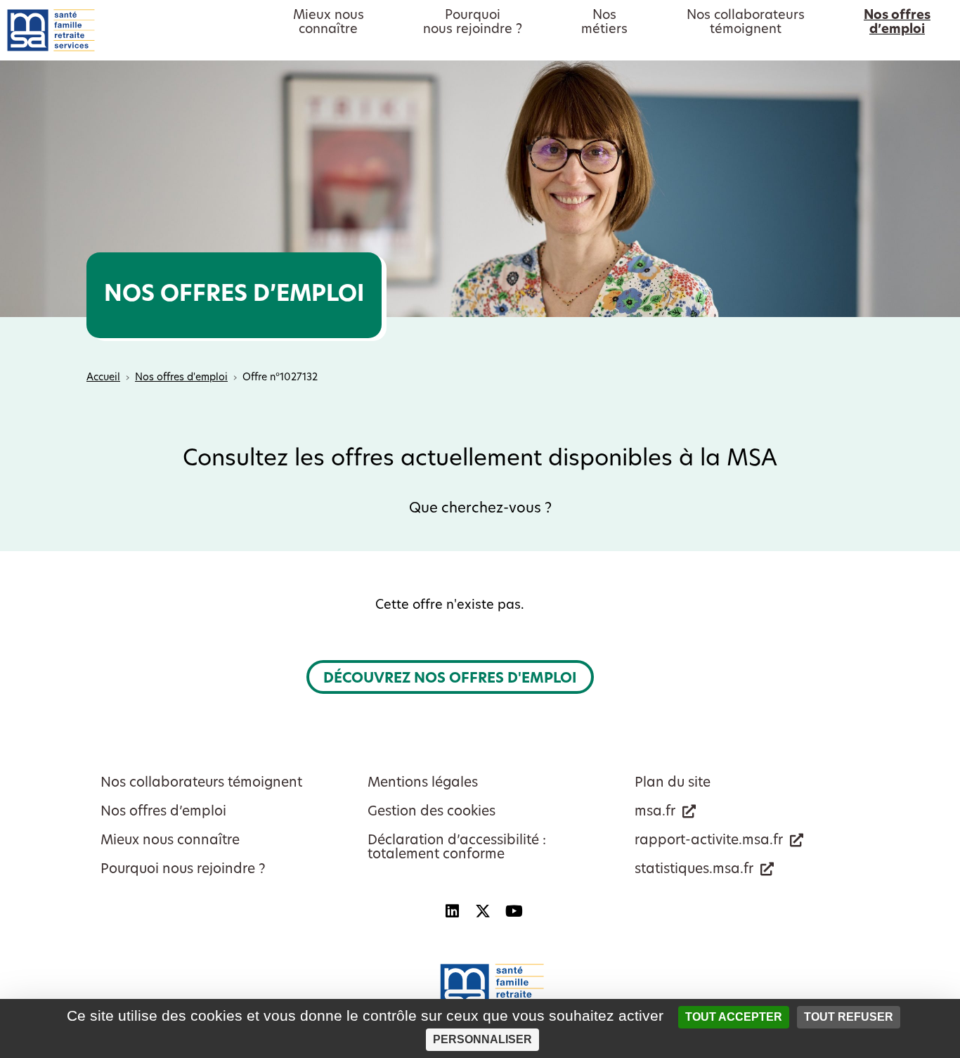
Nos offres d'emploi (181, 378)
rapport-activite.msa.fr (709, 841)
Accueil (103, 378)
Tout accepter (733, 1017)
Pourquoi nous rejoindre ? (183, 870)
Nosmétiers (604, 23)
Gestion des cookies (431, 812)
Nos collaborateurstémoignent (746, 23)
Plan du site (673, 783)
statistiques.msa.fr (694, 870)
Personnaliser (482, 1039)
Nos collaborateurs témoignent (201, 783)
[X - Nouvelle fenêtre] (482, 911)
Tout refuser (848, 1017)
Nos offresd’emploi (897, 23)
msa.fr (655, 812)
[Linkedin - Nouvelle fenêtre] (451, 911)
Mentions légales (423, 783)
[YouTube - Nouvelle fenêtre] (513, 911)
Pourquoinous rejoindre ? (472, 23)
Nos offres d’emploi (163, 812)
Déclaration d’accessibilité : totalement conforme (457, 848)
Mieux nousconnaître (328, 23)
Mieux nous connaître (170, 841)
